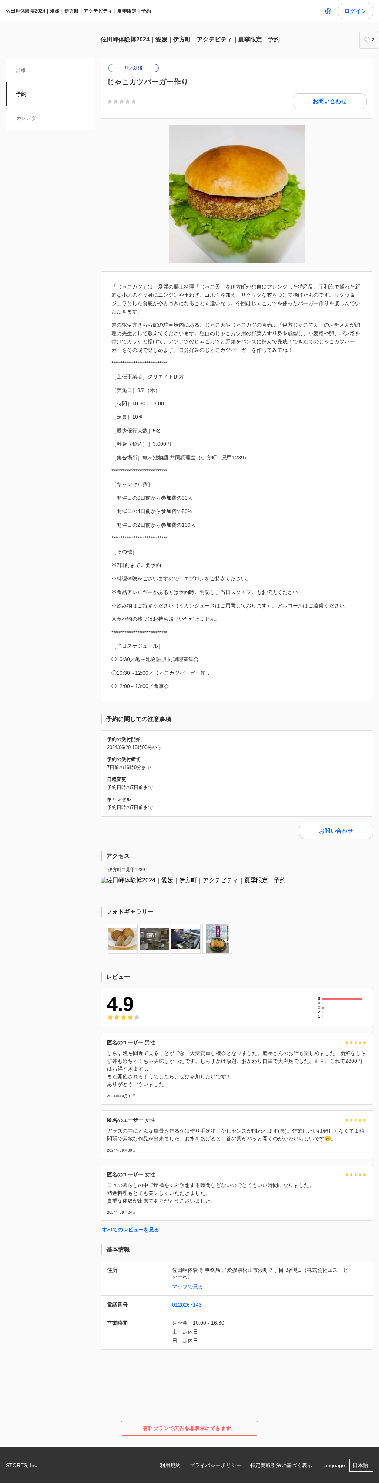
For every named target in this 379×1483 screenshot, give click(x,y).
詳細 (21, 70)
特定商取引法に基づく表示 (281, 1465)
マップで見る (187, 1287)
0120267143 (187, 1305)
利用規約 (170, 1465)
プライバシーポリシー (215, 1465)
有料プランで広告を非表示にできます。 (189, 1428)
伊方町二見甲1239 (126, 869)
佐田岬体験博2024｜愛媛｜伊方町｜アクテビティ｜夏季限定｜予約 (78, 11)
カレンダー (28, 118)
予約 (21, 94)
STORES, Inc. (22, 1465)
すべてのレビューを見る (130, 1230)
